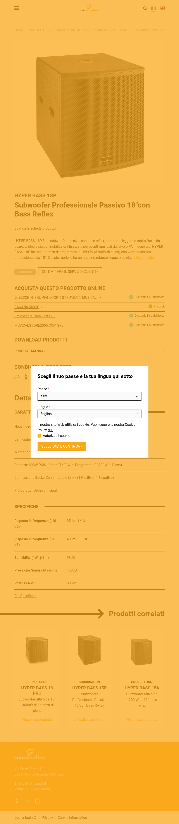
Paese (42, 389)
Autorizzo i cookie (56, 436)
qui (50, 430)
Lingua (43, 407)
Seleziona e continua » (62, 446)
